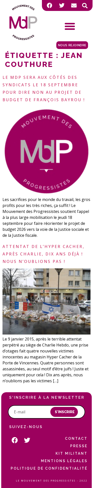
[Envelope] (73, 5)
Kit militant (71, 453)
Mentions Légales (64, 461)
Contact (76, 438)
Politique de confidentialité (49, 468)
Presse (78, 446)
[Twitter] (61, 5)
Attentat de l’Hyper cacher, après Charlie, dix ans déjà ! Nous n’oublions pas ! (43, 254)
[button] (85, 5)
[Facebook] (49, 5)
